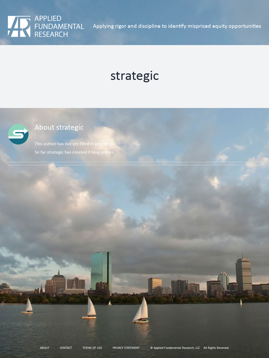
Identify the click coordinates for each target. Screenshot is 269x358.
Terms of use (92, 348)
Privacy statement (126, 348)
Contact (66, 348)
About (44, 348)
